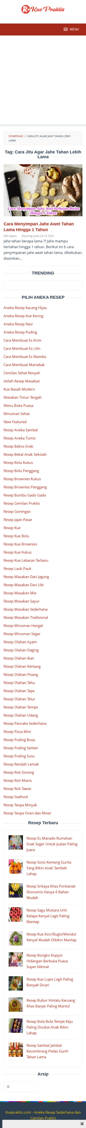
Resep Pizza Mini (17, 731)
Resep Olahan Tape (19, 690)
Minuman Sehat (17, 413)
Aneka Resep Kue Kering (23, 315)
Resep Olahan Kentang (22, 666)
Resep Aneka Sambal (21, 429)
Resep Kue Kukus (18, 552)
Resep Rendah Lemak (21, 764)
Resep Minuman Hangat (23, 625)
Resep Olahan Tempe (21, 707)
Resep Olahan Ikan (19, 658)
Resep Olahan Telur (19, 698)
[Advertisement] (43, 81)
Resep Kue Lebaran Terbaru (26, 560)
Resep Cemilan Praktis (22, 503)
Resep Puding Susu (19, 756)
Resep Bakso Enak (18, 446)
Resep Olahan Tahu (19, 682)
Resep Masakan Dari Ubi (24, 584)
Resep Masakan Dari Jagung (26, 576)
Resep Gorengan (17, 511)
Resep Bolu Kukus (18, 462)
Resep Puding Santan (21, 747)
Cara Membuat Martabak (24, 364)
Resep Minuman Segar (22, 633)
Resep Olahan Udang (21, 715)
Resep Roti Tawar (17, 788)
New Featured (15, 421)
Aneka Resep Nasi (18, 323)
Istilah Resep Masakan (22, 381)
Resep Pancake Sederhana (25, 723)
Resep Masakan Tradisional (26, 617)
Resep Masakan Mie (20, 592)
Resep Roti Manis (18, 780)
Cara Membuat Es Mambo (25, 356)
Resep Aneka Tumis (20, 438)
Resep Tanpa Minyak (20, 804)
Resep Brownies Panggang (25, 487)
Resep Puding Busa (19, 739)
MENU (74, 29)
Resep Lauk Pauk (17, 568)
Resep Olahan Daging (21, 650)
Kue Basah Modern (19, 389)
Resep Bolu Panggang (21, 470)
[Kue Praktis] (43, 8)
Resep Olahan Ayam (20, 641)
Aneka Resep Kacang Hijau (25, 307)
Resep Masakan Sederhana (26, 609)
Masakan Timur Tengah (23, 397)
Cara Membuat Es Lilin (22, 348)
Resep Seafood (16, 796)
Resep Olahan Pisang (21, 674)
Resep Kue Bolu (16, 535)
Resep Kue (12, 527)
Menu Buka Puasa (18, 405)
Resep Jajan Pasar (18, 519)
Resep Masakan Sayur (21, 601)
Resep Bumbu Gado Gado (25, 495)
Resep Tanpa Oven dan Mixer (27, 813)
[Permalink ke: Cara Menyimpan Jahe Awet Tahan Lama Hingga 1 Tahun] (43, 192)
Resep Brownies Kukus (22, 478)
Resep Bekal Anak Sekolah (25, 454)
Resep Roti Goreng (19, 772)
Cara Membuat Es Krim (22, 340)
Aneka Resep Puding (20, 332)
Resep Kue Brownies (20, 544)
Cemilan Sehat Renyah (22, 372)
